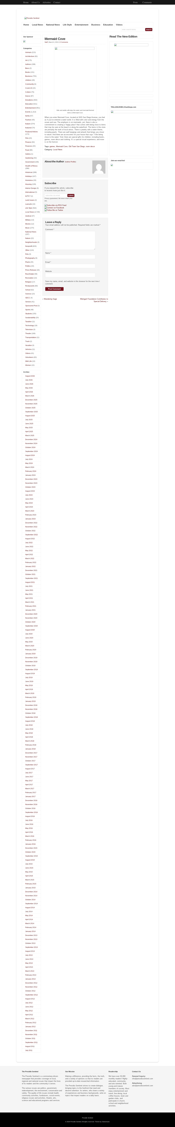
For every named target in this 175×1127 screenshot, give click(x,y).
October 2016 (30, 808)
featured (28, 128)
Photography (30, 258)
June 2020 (29, 638)
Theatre (28, 333)
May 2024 (29, 463)
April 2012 (29, 1015)
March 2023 (29, 511)
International (30, 192)
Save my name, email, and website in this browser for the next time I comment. (72, 282)
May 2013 (29, 963)
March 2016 (29, 836)
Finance (28, 142)
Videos (119, 25)
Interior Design (30, 188)
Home (26, 2)
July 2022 (29, 543)
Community (29, 84)
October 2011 (30, 1038)
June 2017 (29, 777)
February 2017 (30, 793)
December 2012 (31, 983)
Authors (28, 64)
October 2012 (30, 991)
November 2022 (31, 527)
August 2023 (30, 491)
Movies (28, 224)
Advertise (47, 2)
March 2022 (29, 558)
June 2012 (29, 1007)
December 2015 (31, 848)
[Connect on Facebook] (54, 208)
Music (27, 228)
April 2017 (29, 785)
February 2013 (30, 975)
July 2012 (29, 1003)
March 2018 (29, 741)
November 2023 (31, 483)
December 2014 (31, 892)
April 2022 (29, 554)
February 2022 (30, 562)
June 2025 (29, 424)
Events (27, 112)
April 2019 (29, 689)
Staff (46, 42)
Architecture (29, 56)
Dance (27, 96)
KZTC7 (27, 196)
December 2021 (31, 570)
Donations (29, 100)
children (28, 80)
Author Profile (70, 162)
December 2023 (31, 479)
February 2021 (30, 606)
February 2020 (30, 650)
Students (28, 314)
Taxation (28, 322)
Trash (27, 341)
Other (27, 250)
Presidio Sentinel (87, 1118)
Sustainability (30, 318)
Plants (27, 262)
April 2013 (29, 967)
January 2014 (30, 931)
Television (29, 329)
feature (27, 124)
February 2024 (30, 471)
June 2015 (29, 868)
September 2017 (31, 765)
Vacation (28, 345)
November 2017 (31, 757)
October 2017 (30, 761)
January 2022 (30, 566)
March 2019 (29, 693)
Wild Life (28, 361)
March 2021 (29, 602)
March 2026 (29, 396)
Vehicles (28, 349)
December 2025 (31, 400)
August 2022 (30, 539)
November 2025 (31, 404)
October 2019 (30, 666)
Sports (27, 310)
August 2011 (30, 1046)
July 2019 (29, 677)
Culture (28, 92)
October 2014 (30, 900)
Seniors (28, 302)
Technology (29, 326)
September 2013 (31, 947)
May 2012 (29, 1011)
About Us (35, 2)
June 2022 (29, 547)
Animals (28, 52)
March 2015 (29, 880)
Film (26, 138)
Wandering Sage (50, 299)
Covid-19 (28, 88)
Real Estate (29, 274)
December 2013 (31, 935)
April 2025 (29, 432)
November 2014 (31, 896)
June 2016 (29, 824)
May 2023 (29, 503)
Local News (37, 25)
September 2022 (31, 535)
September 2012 (31, 995)
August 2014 (30, 908)
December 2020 (31, 614)
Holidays (28, 176)
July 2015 (29, 864)
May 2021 (29, 594)
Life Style (67, 25)
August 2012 (30, 999)
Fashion (28, 120)
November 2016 (31, 804)
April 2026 (29, 392)
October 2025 (30, 408)
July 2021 (29, 586)
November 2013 (31, 939)
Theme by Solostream (102, 1121)
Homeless (29, 180)
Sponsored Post (31, 306)
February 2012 (30, 1023)
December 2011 (31, 1031)
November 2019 (31, 662)
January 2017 (30, 796)
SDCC (27, 298)
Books (27, 72)
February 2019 (30, 697)
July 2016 (29, 820)
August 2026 (30, 376)
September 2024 (31, 451)
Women (28, 365)
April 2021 (29, 598)
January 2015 (30, 888)
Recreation (29, 278)
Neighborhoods (31, 242)
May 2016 (29, 828)
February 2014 (30, 927)
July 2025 (29, 420)
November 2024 (31, 443)
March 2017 (29, 789)
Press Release (30, 270)
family (27, 116)
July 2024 (29, 459)
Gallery (28, 154)
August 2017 (30, 769)
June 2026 (29, 384)
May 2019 (29, 685)
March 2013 (29, 971)
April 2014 (29, 919)
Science (28, 294)
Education (108, 25)
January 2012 (30, 1027)
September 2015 (31, 856)
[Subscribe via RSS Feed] (55, 205)
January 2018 (30, 749)
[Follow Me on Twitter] (54, 210)
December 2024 (31, 439)
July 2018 (29, 725)
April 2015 (29, 876)
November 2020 (31, 618)
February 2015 (30, 884)
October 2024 (30, 447)
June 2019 (29, 681)
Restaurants (29, 286)
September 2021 (31, 578)
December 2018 (31, 705)
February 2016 (30, 840)
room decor (90, 146)
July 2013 (29, 955)
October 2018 (30, 713)
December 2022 (31, 523)
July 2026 (29, 380)
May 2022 (29, 551)
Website (48, 271)
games (52, 146)
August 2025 (30, 416)
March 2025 (29, 435)
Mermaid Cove (55, 39)
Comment (49, 229)
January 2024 (30, 475)
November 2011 (31, 1034)
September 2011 (31, 1042)
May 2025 (29, 428)
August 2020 (30, 630)
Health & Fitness (31, 166)
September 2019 (31, 670)
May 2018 (29, 733)
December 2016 (31, 800)
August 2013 (30, 951)
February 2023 (30, 515)
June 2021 (29, 590)
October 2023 (30, 487)
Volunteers (29, 357)
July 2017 (29, 773)
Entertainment (81, 25)
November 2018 (31, 709)
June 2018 (29, 729)
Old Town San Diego (77, 146)
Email (48, 262)
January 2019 (30, 701)
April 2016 (29, 832)
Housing (28, 184)
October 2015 (30, 852)
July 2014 (29, 912)
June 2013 (29, 959)
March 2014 (29, 923)
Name (48, 253)
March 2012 (29, 1019)
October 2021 (30, 574)
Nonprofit (28, 246)
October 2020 (30, 622)
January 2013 (30, 979)
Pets (27, 254)
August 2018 (30, 721)
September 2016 (31, 812)
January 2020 (30, 654)
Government (29, 162)
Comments (147, 2)
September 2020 (31, 626)
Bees (27, 68)
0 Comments (64, 42)
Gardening (29, 158)
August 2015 (30, 860)
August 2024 (30, 455)
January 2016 (30, 844)
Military (28, 220)
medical (28, 216)
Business (95, 25)
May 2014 (29, 915)
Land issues (29, 200)
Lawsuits (28, 204)
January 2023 (30, 519)
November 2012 (31, 987)
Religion (28, 282)
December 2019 (31, 658)
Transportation (30, 337)
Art (26, 60)
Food (27, 150)
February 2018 (30, 745)
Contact (56, 2)
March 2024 (29, 467)
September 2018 (31, 717)
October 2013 (30, 943)
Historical (28, 172)
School (27, 290)
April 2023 (29, 507)
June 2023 (29, 499)
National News (53, 25)
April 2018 (29, 737)
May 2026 (29, 388)
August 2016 (30, 816)
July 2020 (29, 634)
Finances (28, 146)
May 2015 (29, 872)
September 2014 (31, 904)
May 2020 (29, 642)
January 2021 (30, 610)
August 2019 (30, 674)
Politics (28, 266)
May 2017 (29, 781)
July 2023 (29, 495)
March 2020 (29, 646)
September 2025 (31, 412)
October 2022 (30, 531)
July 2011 (28, 1050)
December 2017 (31, 753)
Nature (27, 238)
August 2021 (30, 582)
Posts (135, 2)
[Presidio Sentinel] (31, 18)
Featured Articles (31, 132)
